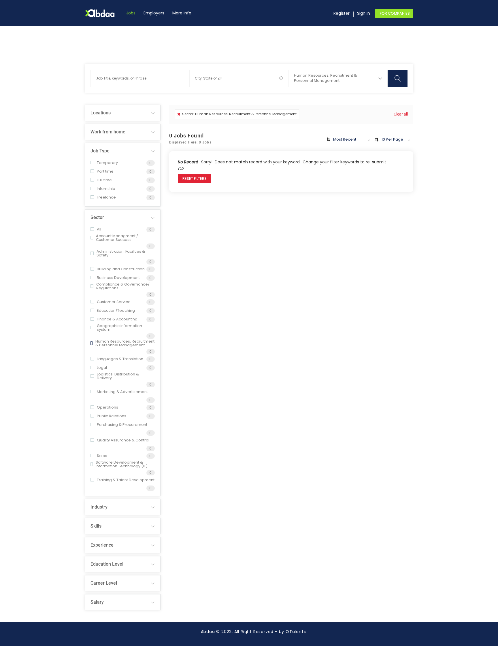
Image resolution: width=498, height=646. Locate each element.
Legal (102, 367)
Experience (102, 545)
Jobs (130, 13)
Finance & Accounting (117, 319)
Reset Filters (194, 178)
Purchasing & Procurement (122, 424)
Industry (98, 507)
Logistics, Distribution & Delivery (118, 376)
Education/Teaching (116, 310)
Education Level (106, 564)
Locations (100, 113)
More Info (181, 13)
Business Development (118, 277)
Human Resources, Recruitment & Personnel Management (124, 343)
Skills (95, 526)
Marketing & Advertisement (122, 392)
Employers (154, 13)
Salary (97, 602)
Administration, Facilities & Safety (121, 253)
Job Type (100, 151)
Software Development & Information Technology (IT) (122, 464)
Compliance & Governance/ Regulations (123, 286)
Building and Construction (121, 269)
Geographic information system (119, 327)
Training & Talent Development (125, 480)
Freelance (106, 197)
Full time (104, 180)
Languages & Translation (120, 359)
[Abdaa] (103, 13)
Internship (106, 188)
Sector (97, 217)
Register (341, 13)
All (99, 229)
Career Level (103, 583)
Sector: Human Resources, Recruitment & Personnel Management (239, 114)
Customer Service (114, 302)
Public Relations (111, 416)
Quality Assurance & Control (123, 440)
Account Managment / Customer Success (117, 237)
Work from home (107, 132)
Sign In (363, 13)
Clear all (401, 114)
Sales (102, 456)
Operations (107, 407)
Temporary (107, 163)
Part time (105, 171)
